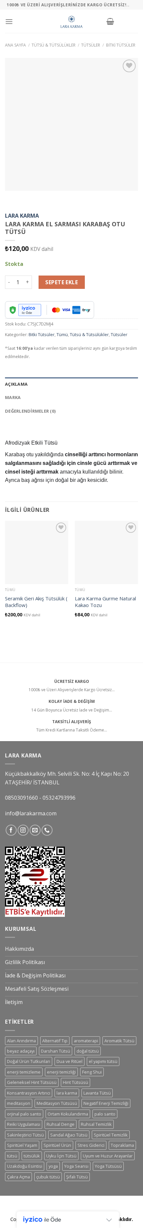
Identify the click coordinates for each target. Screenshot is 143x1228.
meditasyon (18, 1103)
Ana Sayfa (15, 45)
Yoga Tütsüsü (108, 1166)
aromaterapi (86, 1041)
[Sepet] (110, 21)
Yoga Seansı (76, 1166)
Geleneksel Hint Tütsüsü (32, 1082)
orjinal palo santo (24, 1114)
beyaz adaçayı (21, 1051)
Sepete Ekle (61, 282)
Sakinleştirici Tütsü (25, 1135)
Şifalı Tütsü (77, 1177)
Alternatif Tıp (55, 1041)
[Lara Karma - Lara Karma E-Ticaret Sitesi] (71, 21)
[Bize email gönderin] (35, 830)
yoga (53, 1166)
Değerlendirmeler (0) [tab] (30, 411)
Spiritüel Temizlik (111, 1135)
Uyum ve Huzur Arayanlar (108, 1156)
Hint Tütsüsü (75, 1082)
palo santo (104, 1114)
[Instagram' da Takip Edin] (23, 830)
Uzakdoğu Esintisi (24, 1166)
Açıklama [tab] (16, 384)
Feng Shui (92, 1072)
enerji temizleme (24, 1072)
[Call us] (47, 830)
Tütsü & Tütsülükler (53, 45)
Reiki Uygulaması (23, 1124)
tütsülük (32, 1156)
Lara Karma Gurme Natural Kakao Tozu (105, 601)
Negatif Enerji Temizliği (105, 1103)
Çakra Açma (18, 1177)
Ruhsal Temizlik (96, 1124)
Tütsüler (90, 45)
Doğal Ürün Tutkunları (28, 1061)
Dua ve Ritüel (69, 1061)
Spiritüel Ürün (57, 1145)
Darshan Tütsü (55, 1051)
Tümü (62, 334)
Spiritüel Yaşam (22, 1145)
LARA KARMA (22, 215)
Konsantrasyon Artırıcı (28, 1093)
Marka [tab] (13, 397)
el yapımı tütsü (103, 1061)
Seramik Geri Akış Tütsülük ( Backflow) (36, 601)
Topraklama (122, 1145)
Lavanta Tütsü (97, 1093)
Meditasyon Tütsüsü (57, 1103)
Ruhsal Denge (60, 1124)
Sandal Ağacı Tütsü (68, 1135)
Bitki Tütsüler (120, 45)
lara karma (67, 1093)
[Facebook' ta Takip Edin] (11, 830)
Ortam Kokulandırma (68, 1114)
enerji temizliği (61, 1072)
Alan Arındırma (21, 1041)
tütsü (12, 1156)
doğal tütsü (87, 1051)
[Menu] (9, 21)
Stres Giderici (90, 1145)
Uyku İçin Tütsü (61, 1156)
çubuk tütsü (48, 1177)
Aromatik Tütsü (119, 1041)
